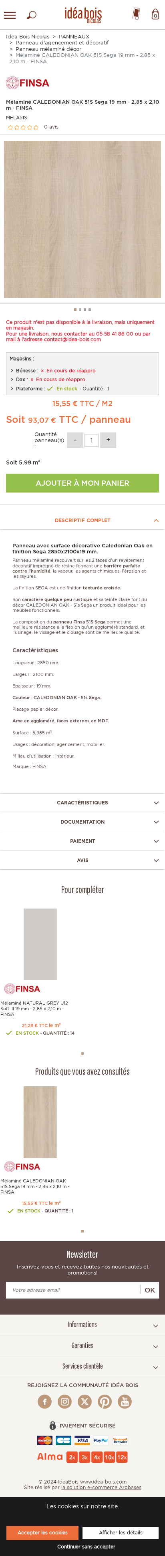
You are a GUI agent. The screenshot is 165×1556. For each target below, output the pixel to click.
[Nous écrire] (136, 12)
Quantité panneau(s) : (49, 440)
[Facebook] (45, 1402)
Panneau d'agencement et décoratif (62, 43)
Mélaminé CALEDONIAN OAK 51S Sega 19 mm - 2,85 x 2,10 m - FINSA (34, 1186)
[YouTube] (125, 1402)
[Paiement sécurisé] (83, 1440)
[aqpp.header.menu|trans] (10, 15)
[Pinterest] (105, 1402)
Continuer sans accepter (86, 1547)
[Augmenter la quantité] (108, 440)
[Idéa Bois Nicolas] (82, 14)
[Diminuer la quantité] (75, 440)
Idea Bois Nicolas (27, 37)
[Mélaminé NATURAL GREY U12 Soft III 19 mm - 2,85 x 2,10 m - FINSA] (40, 944)
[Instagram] (65, 1402)
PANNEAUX (74, 37)
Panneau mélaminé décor (48, 49)
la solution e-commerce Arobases (101, 1487)
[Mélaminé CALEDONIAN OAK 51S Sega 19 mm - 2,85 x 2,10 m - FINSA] (40, 1122)
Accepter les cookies (43, 1533)
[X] (85, 1402)
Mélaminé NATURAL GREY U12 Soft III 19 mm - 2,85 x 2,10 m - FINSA (34, 1008)
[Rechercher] (31, 13)
